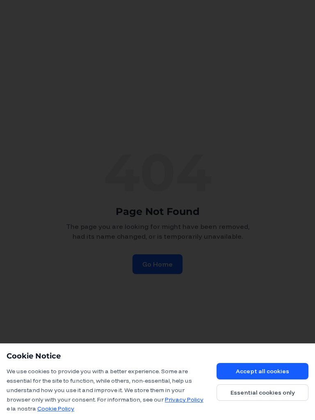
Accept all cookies (262, 371)
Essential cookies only (263, 392)
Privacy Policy (184, 399)
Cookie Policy (55, 408)
